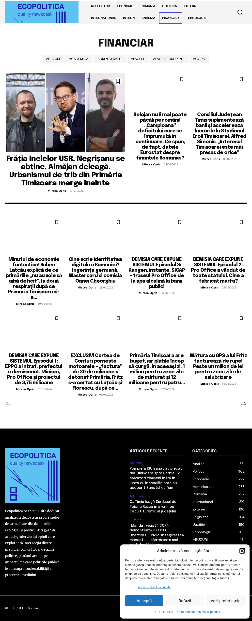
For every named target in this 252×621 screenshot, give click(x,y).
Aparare (136, 463)
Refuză (185, 600)
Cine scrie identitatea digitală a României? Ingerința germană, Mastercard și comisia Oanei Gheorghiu (95, 270)
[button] (242, 550)
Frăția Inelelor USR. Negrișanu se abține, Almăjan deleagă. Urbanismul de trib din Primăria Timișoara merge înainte (65, 171)
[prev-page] (9, 404)
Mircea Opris (57, 190)
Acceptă (144, 600)
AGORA (199, 59)
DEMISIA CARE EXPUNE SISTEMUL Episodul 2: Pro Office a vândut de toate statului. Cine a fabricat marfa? (218, 270)
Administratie (109, 59)
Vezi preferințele (225, 600)
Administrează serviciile (154, 587)
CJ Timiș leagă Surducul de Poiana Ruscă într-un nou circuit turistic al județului (153, 506)
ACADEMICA (78, 59)
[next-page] (243, 404)
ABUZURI (53, 59)
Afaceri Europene (168, 59)
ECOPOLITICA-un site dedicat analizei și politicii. (187, 612)
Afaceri (137, 59)
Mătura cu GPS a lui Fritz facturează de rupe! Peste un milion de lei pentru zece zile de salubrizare (218, 366)
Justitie (136, 520)
